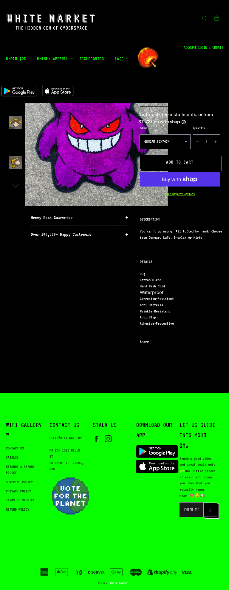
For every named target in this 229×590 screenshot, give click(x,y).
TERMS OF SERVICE (20, 500)
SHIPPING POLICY (19, 482)
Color (143, 128)
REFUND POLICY (17, 509)
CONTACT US (15, 448)
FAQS (120, 58)
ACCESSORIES (92, 58)
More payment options (180, 194)
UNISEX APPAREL (54, 58)
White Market (119, 583)
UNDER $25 (17, 58)
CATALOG (12, 457)
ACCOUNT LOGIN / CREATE (203, 47)
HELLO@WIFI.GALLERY (65, 438)
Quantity (199, 128)
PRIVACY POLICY (18, 491)
